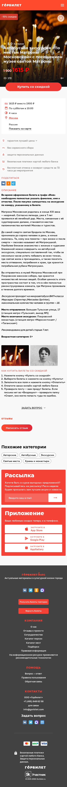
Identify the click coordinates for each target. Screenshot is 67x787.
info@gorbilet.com (33, 709)
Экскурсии (47, 455)
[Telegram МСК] (30, 590)
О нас (34, 627)
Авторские (9, 455)
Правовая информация (33, 650)
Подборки (33, 646)
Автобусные (28, 455)
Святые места (11, 461)
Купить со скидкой (33, 87)
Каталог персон (33, 638)
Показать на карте (20, 128)
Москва (13, 117)
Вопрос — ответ (33, 673)
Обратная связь (33, 681)
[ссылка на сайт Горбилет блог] (34, 574)
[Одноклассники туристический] (36, 590)
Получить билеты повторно (33, 602)
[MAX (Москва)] (42, 590)
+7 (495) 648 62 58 (33, 701)
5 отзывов (19, 44)
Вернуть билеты (33, 610)
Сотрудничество (33, 634)
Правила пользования (33, 677)
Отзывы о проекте (33, 630)
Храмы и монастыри (37, 461)
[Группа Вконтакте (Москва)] (25, 590)
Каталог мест (33, 643)
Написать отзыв (17, 428)
